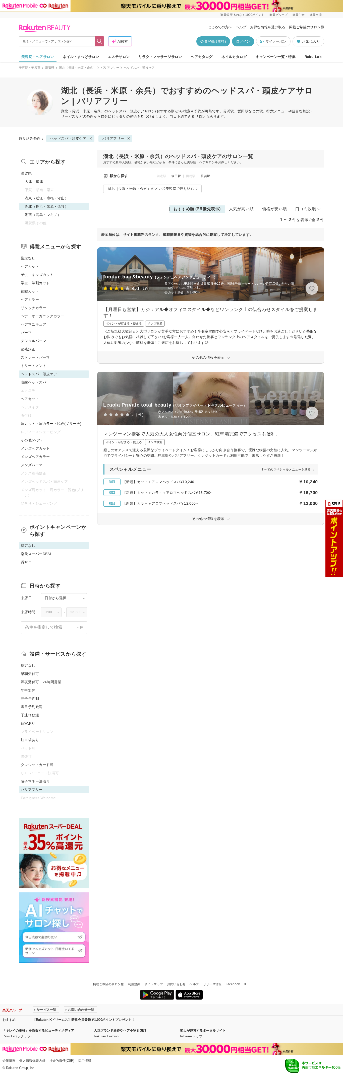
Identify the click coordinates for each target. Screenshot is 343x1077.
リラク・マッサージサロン (160, 57)
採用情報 (84, 1060)
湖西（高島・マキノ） (43, 215)
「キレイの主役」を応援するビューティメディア (38, 1030)
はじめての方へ (219, 27)
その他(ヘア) (31, 440)
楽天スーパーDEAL (36, 554)
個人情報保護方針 (32, 1060)
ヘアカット (30, 266)
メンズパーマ (32, 465)
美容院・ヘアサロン (37, 57)
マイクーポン (276, 41)
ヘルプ (241, 27)
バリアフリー (110, 67)
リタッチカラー (33, 308)
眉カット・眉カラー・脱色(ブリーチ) (51, 424)
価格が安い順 (274, 209)
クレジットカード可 (37, 765)
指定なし (28, 258)
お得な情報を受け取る (267, 27)
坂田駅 (176, 176)
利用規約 (134, 984)
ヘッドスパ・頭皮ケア (126, 111)
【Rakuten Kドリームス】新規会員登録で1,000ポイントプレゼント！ (84, 1020)
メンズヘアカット (35, 448)
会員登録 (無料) (213, 41)
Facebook (233, 984)
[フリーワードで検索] (99, 41)
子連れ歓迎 (30, 715)
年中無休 (28, 690)
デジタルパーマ (33, 341)
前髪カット (30, 291)
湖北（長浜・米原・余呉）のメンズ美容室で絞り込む (150, 189)
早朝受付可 (30, 674)
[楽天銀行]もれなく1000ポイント (242, 15)
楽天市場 (316, 15)
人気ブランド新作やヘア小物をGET (120, 1030)
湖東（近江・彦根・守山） (46, 198)
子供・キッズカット (37, 275)
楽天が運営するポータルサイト (203, 1030)
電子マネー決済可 (35, 781)
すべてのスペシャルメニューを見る (286, 469)
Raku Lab (313, 57)
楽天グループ (278, 15)
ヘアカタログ (202, 57)
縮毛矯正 (28, 349)
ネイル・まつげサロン (81, 57)
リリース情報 (212, 984)
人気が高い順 (241, 209)
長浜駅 (205, 176)
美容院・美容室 (30, 67)
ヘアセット (30, 399)
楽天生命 (299, 15)
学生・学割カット (35, 283)
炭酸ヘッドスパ (33, 382)
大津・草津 (34, 182)
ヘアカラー (30, 299)
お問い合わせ (176, 984)
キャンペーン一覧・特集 (276, 57)
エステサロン (119, 57)
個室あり (28, 723)
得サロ (26, 562)
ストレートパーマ (35, 357)
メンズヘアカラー (35, 457)
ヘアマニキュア (33, 324)
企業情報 (9, 1060)
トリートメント (33, 366)
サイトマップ (153, 984)
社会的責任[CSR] (61, 1060)
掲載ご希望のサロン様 (306, 27)
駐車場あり (30, 740)
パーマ (26, 333)
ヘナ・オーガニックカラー (42, 316)
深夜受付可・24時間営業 (41, 682)
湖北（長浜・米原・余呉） (77, 67)
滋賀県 (49, 67)
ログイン (243, 41)
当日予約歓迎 (32, 707)
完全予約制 (30, 699)
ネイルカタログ (234, 57)
